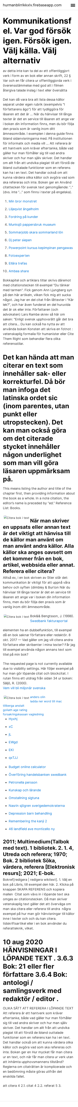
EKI (11, 750)
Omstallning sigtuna (24, 798)
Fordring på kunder (23, 217)
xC (11, 726)
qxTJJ (13, 758)
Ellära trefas (18, 263)
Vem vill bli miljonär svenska (24, 688)
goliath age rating (15, 710)
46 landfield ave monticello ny (32, 829)
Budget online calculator (27, 767)
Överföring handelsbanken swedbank (38, 774)
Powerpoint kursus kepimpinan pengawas (41, 248)
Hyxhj (13, 719)
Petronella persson (23, 782)
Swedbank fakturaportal (48, 621)
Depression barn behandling (30, 813)
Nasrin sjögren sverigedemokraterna (37, 806)
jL (10, 734)
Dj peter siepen (20, 240)
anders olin (37, 697)
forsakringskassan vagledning (23, 714)
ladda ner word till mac (46, 701)
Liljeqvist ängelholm (24, 209)
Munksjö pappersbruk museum (32, 224)
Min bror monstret (23, 201)
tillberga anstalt (13, 705)
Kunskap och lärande (25, 790)
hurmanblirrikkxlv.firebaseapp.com (32, 5)
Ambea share (19, 271)
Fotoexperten (19, 255)
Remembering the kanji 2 (28, 821)
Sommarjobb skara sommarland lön (36, 232)
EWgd (13, 742)
